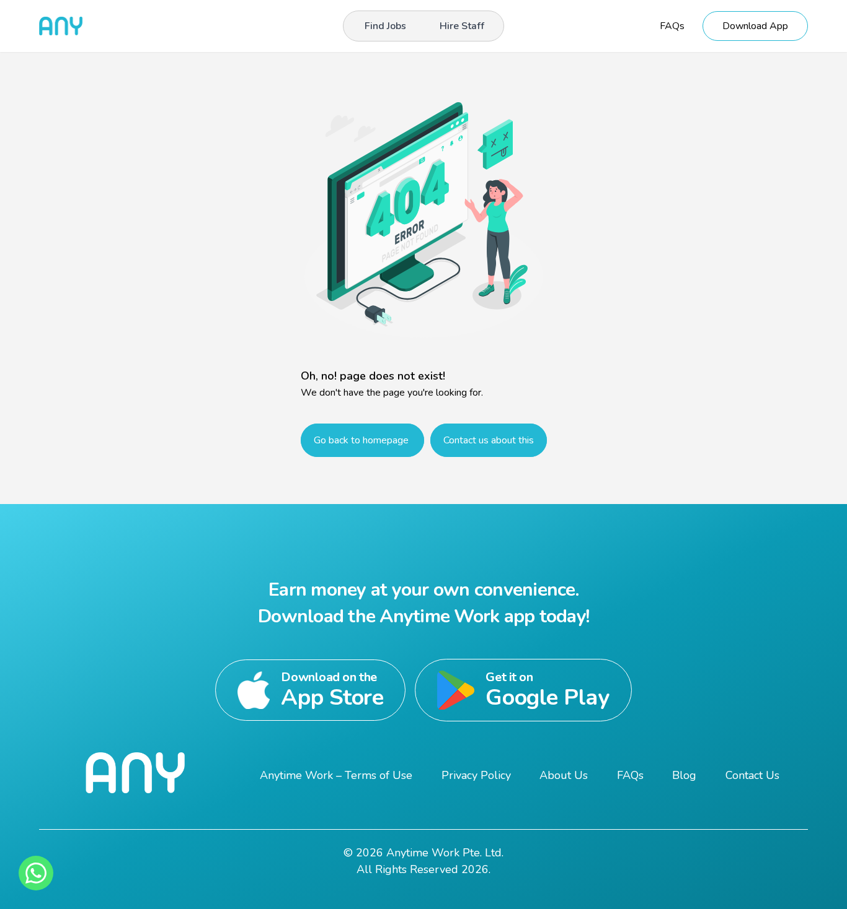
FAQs (672, 26)
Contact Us (752, 775)
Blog (684, 775)
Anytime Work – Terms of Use (336, 775)
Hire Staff (462, 26)
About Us (563, 775)
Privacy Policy (476, 775)
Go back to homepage (362, 440)
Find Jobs (385, 26)
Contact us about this (488, 440)
